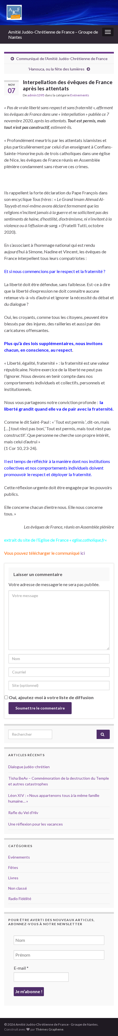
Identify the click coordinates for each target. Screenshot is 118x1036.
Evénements (79, 95)
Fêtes (13, 867)
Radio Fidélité (19, 898)
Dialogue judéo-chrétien (29, 766)
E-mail (21, 967)
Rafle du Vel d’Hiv (23, 812)
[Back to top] (106, 1024)
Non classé (17, 888)
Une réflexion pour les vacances (35, 824)
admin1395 (35, 95)
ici (82, 553)
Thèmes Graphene (49, 1029)
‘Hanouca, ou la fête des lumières (56, 69)
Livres (13, 877)
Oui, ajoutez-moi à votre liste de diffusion (51, 697)
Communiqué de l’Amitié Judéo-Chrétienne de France (62, 58)
